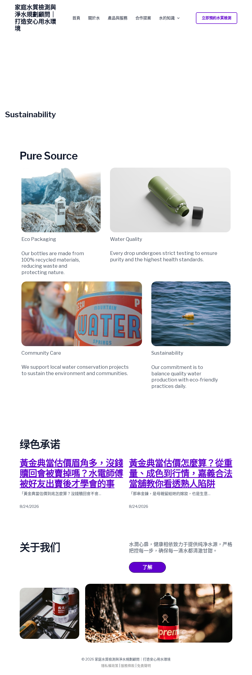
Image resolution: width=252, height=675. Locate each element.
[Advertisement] (126, 73)
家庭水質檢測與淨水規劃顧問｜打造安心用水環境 (35, 18)
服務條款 (128, 665)
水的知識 (167, 18)
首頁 (76, 18)
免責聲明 (144, 665)
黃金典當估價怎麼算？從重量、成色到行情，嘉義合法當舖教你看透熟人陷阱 (180, 473)
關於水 (94, 18)
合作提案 (143, 18)
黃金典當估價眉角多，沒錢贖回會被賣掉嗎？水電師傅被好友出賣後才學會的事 (71, 473)
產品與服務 (117, 18)
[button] (177, 18)
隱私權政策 (109, 665)
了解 (147, 567)
